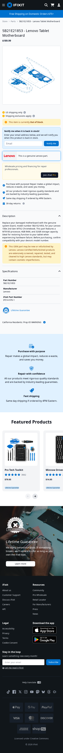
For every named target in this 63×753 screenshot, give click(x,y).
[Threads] (49, 692)
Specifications (10, 271)
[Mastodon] (37, 692)
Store (4, 21)
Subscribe (53, 662)
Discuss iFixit (8, 599)
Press (35, 609)
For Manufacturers (42, 604)
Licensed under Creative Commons (31, 738)
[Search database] (46, 5)
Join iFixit (49, 175)
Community (38, 590)
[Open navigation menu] (3, 5)
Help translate (29, 682)
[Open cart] (52, 5)
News (35, 613)
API (4, 609)
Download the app (43, 623)
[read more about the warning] (44, 322)
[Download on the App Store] (44, 630)
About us (6, 590)
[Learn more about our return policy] (23, 203)
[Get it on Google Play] (44, 639)
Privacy (5, 633)
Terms (5, 638)
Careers (6, 604)
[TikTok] (8, 692)
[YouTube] (32, 692)
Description (8, 216)
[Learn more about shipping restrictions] (24, 112)
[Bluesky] (43, 691)
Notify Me (51, 143)
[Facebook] (14, 692)
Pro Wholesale (40, 595)
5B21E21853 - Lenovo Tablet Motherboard (39, 21)
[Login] (59, 5)
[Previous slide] (28, 496)
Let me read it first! (14, 667)
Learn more (20, 563)
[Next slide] (35, 496)
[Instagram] (26, 692)
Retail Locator (39, 599)
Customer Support (11, 595)
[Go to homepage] (17, 5)
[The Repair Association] (55, 692)
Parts (13, 21)
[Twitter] (20, 692)
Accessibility (8, 628)
